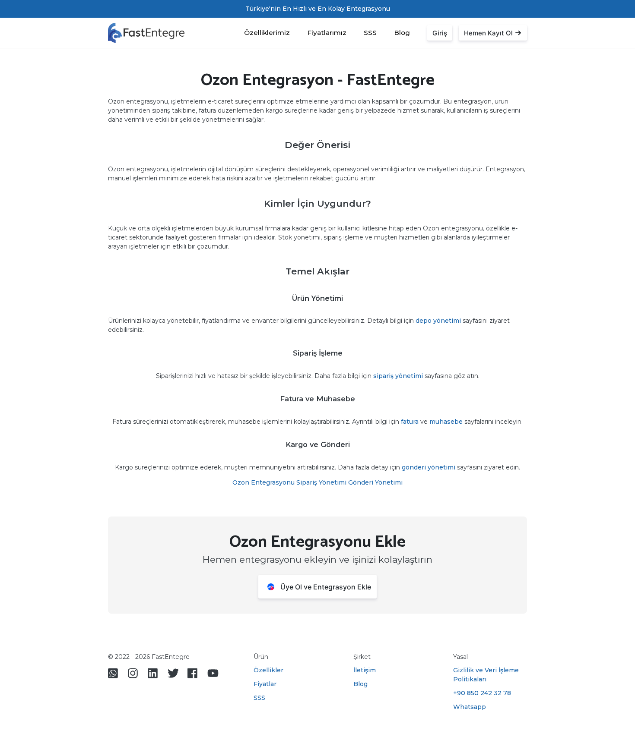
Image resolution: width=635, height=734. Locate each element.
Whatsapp (469, 707)
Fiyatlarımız (326, 32)
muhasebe (446, 421)
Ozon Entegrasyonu (263, 482)
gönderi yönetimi (428, 467)
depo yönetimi (438, 320)
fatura (410, 421)
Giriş (439, 33)
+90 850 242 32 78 (482, 693)
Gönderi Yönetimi (375, 482)
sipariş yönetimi (398, 376)
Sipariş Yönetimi (321, 482)
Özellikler (268, 670)
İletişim (364, 670)
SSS (370, 32)
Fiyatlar (265, 684)
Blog (402, 32)
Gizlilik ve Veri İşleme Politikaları (486, 674)
